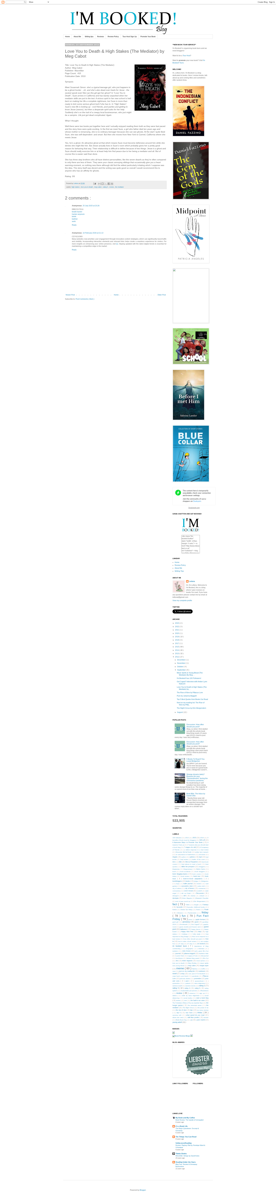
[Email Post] (94, 183)
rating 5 (198, 988)
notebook (202, 971)
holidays (185, 934)
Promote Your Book (148, 37)
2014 (177, 650)
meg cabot (98, 187)
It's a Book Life (182, 1126)
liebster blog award (193, 958)
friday (205, 912)
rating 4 (187, 988)
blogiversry (176, 869)
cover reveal (188, 891)
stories (178, 1000)
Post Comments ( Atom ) (85, 299)
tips (191, 1010)
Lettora (192, 581)
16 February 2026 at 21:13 (93, 233)
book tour (197, 876)
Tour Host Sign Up (129, 37)
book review (185, 876)
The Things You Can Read (186, 1137)
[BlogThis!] (102, 183)
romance (192, 993)
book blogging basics (180, 874)
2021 (177, 630)
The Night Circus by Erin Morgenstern (191, 708)
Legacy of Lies (193, 956)
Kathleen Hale (203, 953)
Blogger (143, 1190)
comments (202, 888)
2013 (177, 654)
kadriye (75, 219)
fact (175, 904)
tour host (189, 1012)
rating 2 (202, 986)
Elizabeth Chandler (202, 898)
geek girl (175, 922)
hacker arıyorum (78, 214)
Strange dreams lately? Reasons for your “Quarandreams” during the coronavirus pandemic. (197, 777)
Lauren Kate (180, 956)
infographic (190, 948)
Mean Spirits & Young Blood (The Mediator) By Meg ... (190, 674)
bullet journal (188, 883)
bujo (178, 883)
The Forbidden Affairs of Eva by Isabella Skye (187, 1003)
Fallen (188, 904)
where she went (178, 1017)
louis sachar (201, 960)
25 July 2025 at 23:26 (91, 206)
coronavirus (176, 891)
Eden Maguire (187, 898)
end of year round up (183, 901)
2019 (177, 637)
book (174, 871)
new (174, 971)
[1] (117, 244)
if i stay (181, 943)
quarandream (200, 981)
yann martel (201, 1020)
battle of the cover (198, 859)
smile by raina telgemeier (191, 995)
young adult (177, 1022)
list (177, 960)
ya (192, 1020)
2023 (177, 623)
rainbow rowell (177, 986)
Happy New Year (187, 931)
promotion (198, 978)
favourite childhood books (196, 907)
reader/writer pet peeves (189, 990)
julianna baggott (189, 953)
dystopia (175, 898)
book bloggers (200, 871)
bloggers (202, 866)
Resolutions (204, 990)
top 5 (179, 1012)
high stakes (76, 187)
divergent (176, 896)
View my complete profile (182, 601)
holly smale (197, 934)
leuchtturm (179, 958)
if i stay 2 (191, 943)
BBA (174, 862)
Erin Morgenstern (200, 901)
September (181, 670)
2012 (177, 657)
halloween (184, 929)
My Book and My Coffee (185, 1118)
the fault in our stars (198, 1000)
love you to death (87, 187)
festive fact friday (187, 909)
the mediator (119, 187)
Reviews (100, 37)
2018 (177, 640)
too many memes (202, 1010)
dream (202, 896)
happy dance (196, 929)
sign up (202, 993)
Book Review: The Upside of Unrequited (189, 1120)
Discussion (200, 893)
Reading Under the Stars (186, 1162)
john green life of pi (201, 951)
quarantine (176, 983)
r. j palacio (187, 983)
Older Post (162, 295)
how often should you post (193, 939)
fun (184, 915)
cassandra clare (187, 886)
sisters (175, 995)
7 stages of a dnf (190, 847)
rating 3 (105, 187)
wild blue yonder (194, 1017)
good (197, 922)
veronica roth (177, 1015)
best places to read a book (192, 864)
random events (190, 986)
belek (74, 216)
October (180, 667)
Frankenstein (192, 913)
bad (200, 857)
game (190, 919)
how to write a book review (187, 941)
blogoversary (188, 869)
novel (174, 974)
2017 (177, 643)
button (199, 883)
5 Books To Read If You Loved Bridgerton (195, 760)
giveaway (187, 922)
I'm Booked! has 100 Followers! (189, 678)
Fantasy (205, 904)
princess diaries (185, 978)
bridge (196, 881)
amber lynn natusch (201, 852)
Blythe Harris (201, 869)
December (181, 660)
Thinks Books (181, 1154)
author (183, 857)
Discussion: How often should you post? (195, 726)
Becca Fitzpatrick (192, 862)
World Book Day (181, 1020)
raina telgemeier (200, 983)
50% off (202, 840)
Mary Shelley (192, 963)
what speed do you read (195, 1015)
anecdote (202, 854)
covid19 (199, 891)
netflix (203, 969)
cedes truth (201, 886)
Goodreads (184, 924)
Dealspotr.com (194, 508)
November (181, 663)
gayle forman (200, 919)
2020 (177, 633)
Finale (206, 909)
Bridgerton (205, 881)
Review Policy (113, 37)
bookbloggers (177, 881)
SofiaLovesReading (183, 1143)
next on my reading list (187, 971)
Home (67, 37)
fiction (198, 909)
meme (180, 968)
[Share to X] (105, 183)
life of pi (205, 958)
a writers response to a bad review (196, 850)
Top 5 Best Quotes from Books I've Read (192, 699)
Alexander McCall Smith (184, 852)
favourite (180, 907)
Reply (74, 225)
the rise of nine (181, 1010)
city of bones (190, 888)
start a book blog (202, 998)
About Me (77, 37)
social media (188, 998)
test (185, 1000)
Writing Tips (179, 571)
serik (74, 221)
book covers (196, 874)
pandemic (195, 976)
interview (201, 948)
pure (188, 981)
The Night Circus (188, 1007)
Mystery (195, 969)
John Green (186, 951)
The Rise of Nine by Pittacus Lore (190, 693)
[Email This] (99, 183)
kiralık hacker (77, 212)
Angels (175, 857)
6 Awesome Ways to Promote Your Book (187, 842)
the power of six (203, 1007)
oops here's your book (180, 976)
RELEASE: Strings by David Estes (187, 1156)
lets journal (204, 956)
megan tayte (204, 965)
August (180, 712)
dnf (185, 896)
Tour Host (186, 56)
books (188, 881)
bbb (180, 862)
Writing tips (89, 37)
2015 (177, 647)
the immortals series (195, 1005)
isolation (175, 951)
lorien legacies (187, 960)
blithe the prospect (188, 866)
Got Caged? (195, 924)
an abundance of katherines (185, 854)
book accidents (185, 871)
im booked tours (180, 946)
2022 (177, 627)
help (200, 931)
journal (178, 953)
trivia (200, 1012)
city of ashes (177, 888)
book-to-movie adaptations (193, 879)
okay (183, 973)
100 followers (177, 837)
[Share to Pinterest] (112, 183)
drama (193, 896)
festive (174, 909)
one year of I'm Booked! (197, 973)
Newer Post (70, 295)
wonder (206, 1017)
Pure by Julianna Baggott (187, 696)
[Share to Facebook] (108, 183)
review (111, 187)
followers (180, 913)
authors (192, 857)
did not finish (186, 893)
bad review (185, 859)
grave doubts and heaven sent (190, 927)
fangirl (196, 904)
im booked (201, 943)
